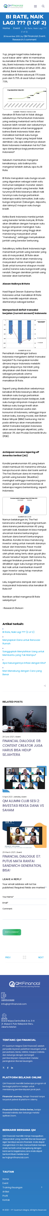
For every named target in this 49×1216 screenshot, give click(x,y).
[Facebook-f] (8, 1068)
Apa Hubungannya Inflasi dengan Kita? (24, 662)
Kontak (6, 1200)
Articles (17, 797)
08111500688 (7, 1000)
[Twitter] (4, 1068)
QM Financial (31, 36)
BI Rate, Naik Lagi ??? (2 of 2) (19, 632)
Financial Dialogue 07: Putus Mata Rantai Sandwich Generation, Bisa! (22, 863)
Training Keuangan (12, 1187)
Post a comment (12, 932)
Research (18, 39)
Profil (5, 1195)
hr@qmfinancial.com (17, 1157)
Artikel (6, 1191)
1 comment (30, 39)
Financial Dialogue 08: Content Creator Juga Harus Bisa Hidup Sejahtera (23, 748)
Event (16, 28)
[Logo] (13, 6)
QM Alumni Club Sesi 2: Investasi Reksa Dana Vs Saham (23, 805)
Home (6, 28)
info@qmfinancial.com (14, 1004)
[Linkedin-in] (12, 1068)
